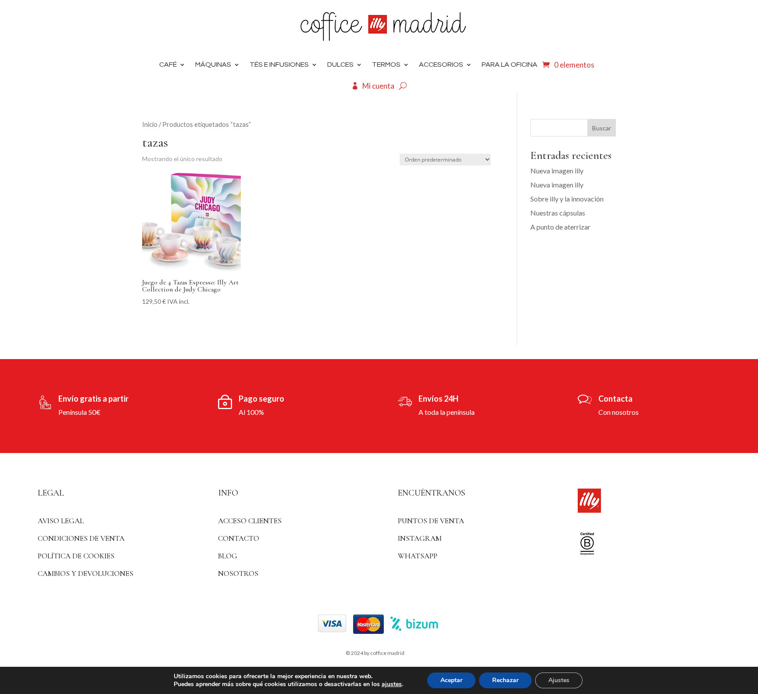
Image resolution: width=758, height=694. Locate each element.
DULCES (340, 64)
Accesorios (441, 64)
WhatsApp (417, 556)
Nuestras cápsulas (557, 213)
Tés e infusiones (279, 64)
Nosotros (238, 573)
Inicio (149, 124)
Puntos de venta (431, 520)
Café (168, 64)
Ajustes (558, 680)
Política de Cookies (76, 556)
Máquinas (213, 64)
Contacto (238, 538)
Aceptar (451, 680)
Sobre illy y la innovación (567, 198)
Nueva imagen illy (556, 170)
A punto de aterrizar (560, 227)
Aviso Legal (61, 520)
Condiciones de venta (81, 538)
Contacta (615, 398)
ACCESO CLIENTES (250, 520)
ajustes (392, 684)
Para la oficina (509, 64)
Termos (386, 64)
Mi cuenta (378, 85)
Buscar (601, 128)
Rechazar (505, 680)
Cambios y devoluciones (85, 573)
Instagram (420, 538)
